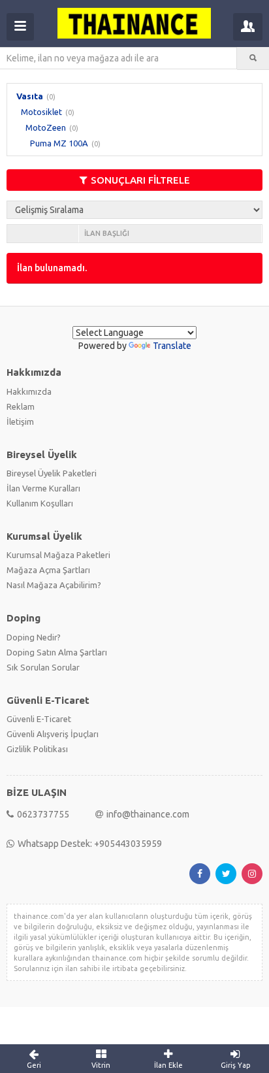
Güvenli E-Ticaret (39, 718)
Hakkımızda (29, 391)
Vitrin (100, 1065)
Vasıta (29, 96)
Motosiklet (41, 111)
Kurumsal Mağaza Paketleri (58, 554)
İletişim (20, 421)
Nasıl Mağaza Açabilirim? (54, 584)
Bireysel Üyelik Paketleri (52, 473)
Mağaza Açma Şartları (48, 569)
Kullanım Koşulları (40, 503)
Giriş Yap (236, 1065)
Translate (172, 345)
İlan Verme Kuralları (43, 488)
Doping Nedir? (34, 637)
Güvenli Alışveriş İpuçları (53, 733)
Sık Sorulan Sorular (43, 667)
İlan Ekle (168, 1065)
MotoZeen (45, 127)
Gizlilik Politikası (37, 748)
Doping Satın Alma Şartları (57, 652)
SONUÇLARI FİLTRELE (140, 180)
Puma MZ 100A (59, 143)
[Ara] (253, 58)
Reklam (21, 406)
